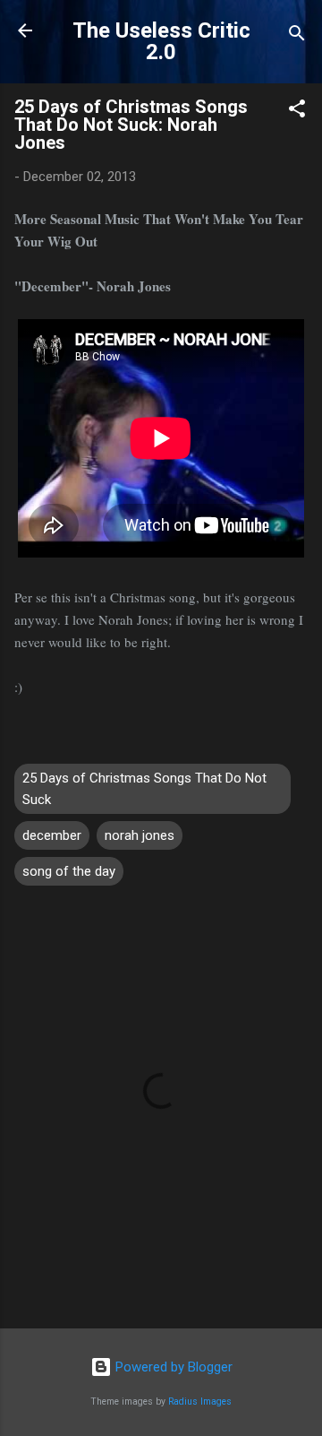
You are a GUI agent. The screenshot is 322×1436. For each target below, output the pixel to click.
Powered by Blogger (172, 1367)
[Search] (297, 36)
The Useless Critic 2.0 (161, 41)
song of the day (68, 871)
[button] (297, 111)
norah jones (139, 835)
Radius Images (200, 1401)
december (51, 835)
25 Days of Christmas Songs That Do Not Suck (144, 789)
